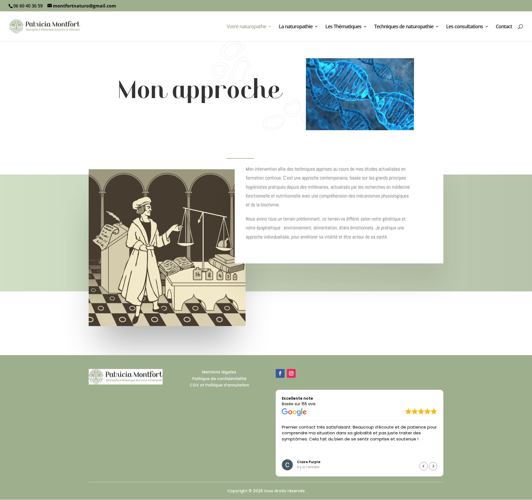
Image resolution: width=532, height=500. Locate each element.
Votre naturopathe (246, 27)
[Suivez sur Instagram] (291, 373)
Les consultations (464, 27)
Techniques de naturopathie (403, 27)
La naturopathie (296, 27)
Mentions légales (219, 372)
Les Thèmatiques (343, 27)
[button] (433, 466)
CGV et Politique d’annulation (219, 385)
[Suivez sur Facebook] (280, 373)
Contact (504, 27)
